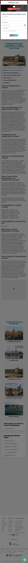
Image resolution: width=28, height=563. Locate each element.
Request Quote (14, 35)
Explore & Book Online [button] (14, 9)
